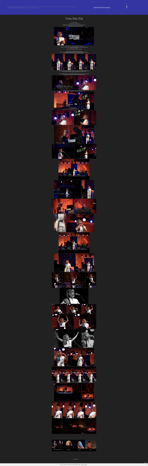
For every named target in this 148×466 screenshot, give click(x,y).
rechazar (85, 464)
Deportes (9, 6)
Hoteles (71, 6)
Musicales (9, 7)
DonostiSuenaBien (102, 7)
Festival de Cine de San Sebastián (31, 6)
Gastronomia (56, 6)
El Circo (20, 6)
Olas (21, 7)
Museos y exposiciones (16, 7)
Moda (75, 6)
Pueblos (27, 7)
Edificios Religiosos (14, 6)
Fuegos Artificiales (49, 6)
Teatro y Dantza (32, 7)
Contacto (37, 7)
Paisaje (24, 7)
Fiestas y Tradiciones (42, 6)
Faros (24, 6)
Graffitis (61, 6)
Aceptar (82, 464)
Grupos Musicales (66, 6)
